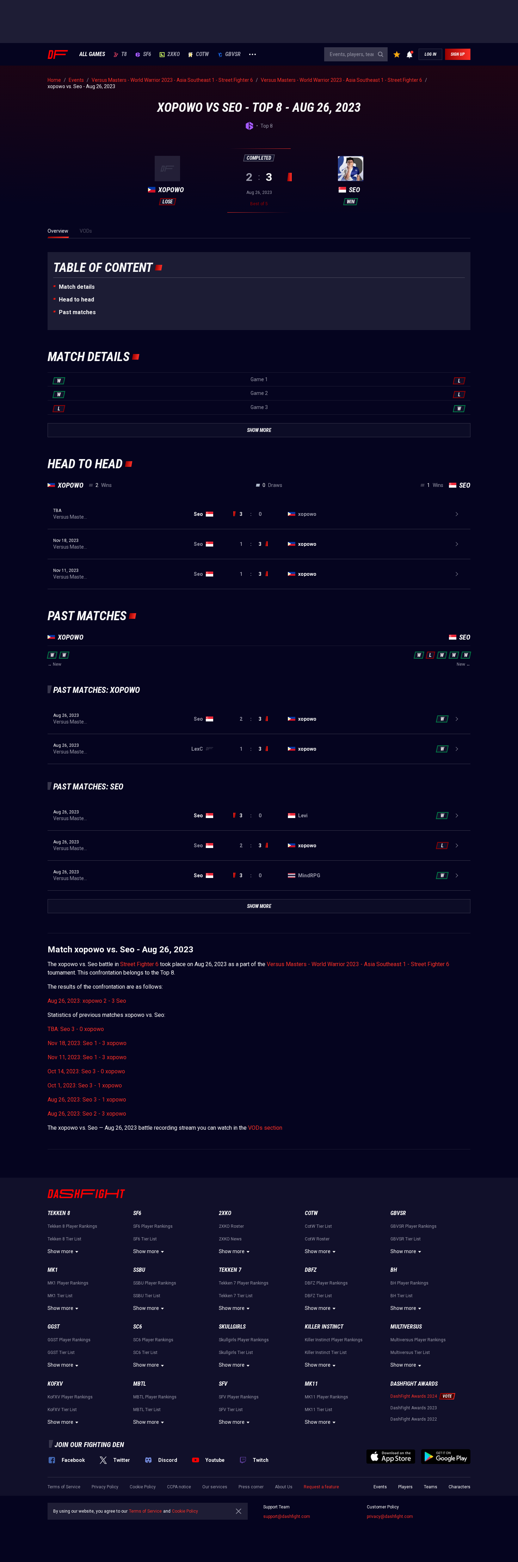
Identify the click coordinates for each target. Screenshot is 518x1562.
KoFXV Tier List (62, 1409)
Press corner (251, 1486)
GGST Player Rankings (69, 1339)
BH (393, 1270)
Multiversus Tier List (410, 1352)
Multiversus (406, 1326)
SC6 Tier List (145, 1352)
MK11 (311, 1383)
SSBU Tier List (146, 1295)
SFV (223, 1383)
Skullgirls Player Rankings (244, 1339)
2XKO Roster (231, 1226)
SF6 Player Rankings (153, 1226)
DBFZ (310, 1270)
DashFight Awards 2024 (413, 1396)
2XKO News (230, 1239)
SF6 (147, 54)
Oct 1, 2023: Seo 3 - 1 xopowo (85, 1085)
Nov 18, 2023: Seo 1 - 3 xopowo (87, 1043)
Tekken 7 (230, 1270)
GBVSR (233, 54)
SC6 (137, 1326)
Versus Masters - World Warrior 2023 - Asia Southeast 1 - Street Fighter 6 (358, 964)
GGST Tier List (61, 1352)
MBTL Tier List (147, 1409)
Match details (77, 286)
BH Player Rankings (409, 1283)
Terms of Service (64, 1486)
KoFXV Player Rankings (70, 1397)
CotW (202, 54)
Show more (60, 1251)
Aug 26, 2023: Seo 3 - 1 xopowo (87, 1099)
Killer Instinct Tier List (326, 1352)
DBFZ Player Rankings (326, 1283)
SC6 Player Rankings (153, 1339)
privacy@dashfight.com (390, 1516)
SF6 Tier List (145, 1239)
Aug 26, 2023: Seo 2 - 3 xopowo (87, 1113)
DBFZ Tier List (318, 1295)
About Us (283, 1486)
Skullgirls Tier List (236, 1352)
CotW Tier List (318, 1226)
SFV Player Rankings (239, 1397)
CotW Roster (317, 1239)
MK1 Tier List (60, 1295)
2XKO (173, 54)
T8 (124, 54)
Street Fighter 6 (139, 964)
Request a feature (321, 1486)
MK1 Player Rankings (68, 1283)
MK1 (53, 1270)
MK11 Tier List (318, 1409)
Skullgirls (232, 1326)
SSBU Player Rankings (154, 1283)
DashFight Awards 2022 (413, 1419)
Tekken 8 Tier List (64, 1239)
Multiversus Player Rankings (418, 1339)
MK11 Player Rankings (326, 1397)
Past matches (77, 312)
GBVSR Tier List (405, 1239)
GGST (54, 1326)
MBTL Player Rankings (155, 1397)
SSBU (139, 1270)
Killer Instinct (324, 1326)
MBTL (139, 1383)
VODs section (265, 1127)
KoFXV (55, 1383)
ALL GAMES (92, 54)
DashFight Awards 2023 (413, 1407)
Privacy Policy (105, 1486)
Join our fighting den (89, 1444)
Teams (430, 1486)
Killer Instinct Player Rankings (334, 1339)
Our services (214, 1486)
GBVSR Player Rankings (413, 1226)
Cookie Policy (143, 1486)
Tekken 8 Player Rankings (72, 1226)
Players (405, 1486)
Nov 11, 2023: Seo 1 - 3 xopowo (87, 1057)
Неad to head (76, 299)
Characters (459, 1486)
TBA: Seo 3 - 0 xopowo (76, 1029)
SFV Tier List (231, 1409)
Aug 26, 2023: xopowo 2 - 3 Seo (87, 1000)
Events (380, 1486)
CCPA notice (179, 1486)
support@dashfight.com (286, 1516)
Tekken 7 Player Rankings (244, 1283)
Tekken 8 (59, 1213)
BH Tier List (401, 1295)
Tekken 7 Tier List (236, 1295)
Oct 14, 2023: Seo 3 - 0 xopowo (86, 1071)
